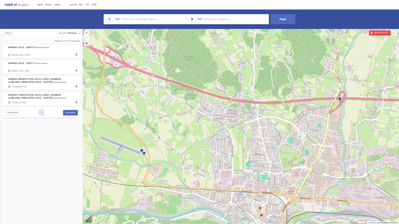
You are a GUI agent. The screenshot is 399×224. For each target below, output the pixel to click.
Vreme (57, 4)
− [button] (87, 37)
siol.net (73, 4)
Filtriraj (8, 33)
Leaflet (371, 222)
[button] (86, 43)
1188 (93, 4)
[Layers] (87, 218)
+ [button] (87, 33)
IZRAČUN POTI (381, 32)
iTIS (87, 4)
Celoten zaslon (394, 32)
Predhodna (12, 112)
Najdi (283, 19)
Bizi (81, 4)
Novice (48, 4)
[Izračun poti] (76, 54)
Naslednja (70, 112)
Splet (40, 4)
